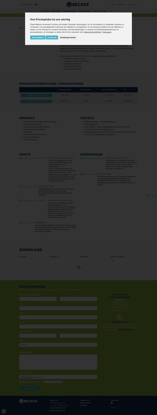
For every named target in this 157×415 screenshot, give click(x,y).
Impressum (107, 32)
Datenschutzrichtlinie (92, 32)
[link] (93, 32)
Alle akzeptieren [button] (38, 37)
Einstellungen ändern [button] (68, 37)
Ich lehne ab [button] (52, 37)
